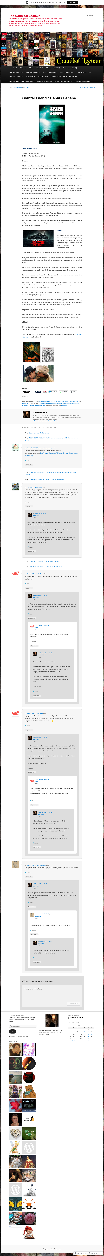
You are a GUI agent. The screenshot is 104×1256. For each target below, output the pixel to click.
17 (92, 1034)
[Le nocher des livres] (15, 1078)
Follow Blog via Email (16, 1015)
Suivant (92, 87)
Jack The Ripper (43, 77)
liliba (41, 574)
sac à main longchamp (45, 448)
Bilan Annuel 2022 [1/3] (70, 68)
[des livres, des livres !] (15, 1190)
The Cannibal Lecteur (24, 15)
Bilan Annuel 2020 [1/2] (33, 72)
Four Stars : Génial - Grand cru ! (60, 402)
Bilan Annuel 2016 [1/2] (16, 77)
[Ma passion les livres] (15, 1049)
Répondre (29, 465)
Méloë (40, 487)
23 (88, 1036)
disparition (44, 403)
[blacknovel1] (15, 1162)
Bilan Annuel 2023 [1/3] (53, 68)
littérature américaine (73, 403)
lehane (65, 403)
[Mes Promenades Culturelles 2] (15, 1120)
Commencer (72, 2)
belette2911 (27, 87)
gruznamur (43, 865)
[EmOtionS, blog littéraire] (15, 1232)
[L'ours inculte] (29, 1092)
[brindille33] (15, 1106)
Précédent (84, 87)
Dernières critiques (44, 402)
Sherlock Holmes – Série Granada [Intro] (21, 81)
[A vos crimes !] (29, 1106)
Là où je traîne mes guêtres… (63, 81)
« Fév (73, 1040)
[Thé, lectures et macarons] (15, 1176)
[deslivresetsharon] (29, 1162)
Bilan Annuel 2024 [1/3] (36, 68)
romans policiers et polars (37, 405)
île (39, 403)
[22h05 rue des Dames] (15, 1204)
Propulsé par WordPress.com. (52, 1249)
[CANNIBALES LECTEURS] (29, 1176)
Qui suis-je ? (13, 68)
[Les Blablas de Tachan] (29, 1049)
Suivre (12, 1031)
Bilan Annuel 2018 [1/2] (67, 72)
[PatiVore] (15, 1063)
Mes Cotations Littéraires (82, 81)
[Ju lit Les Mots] (29, 1120)
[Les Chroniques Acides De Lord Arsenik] (29, 1232)
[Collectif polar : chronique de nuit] (29, 1134)
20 (77, 1036)
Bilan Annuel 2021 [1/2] (16, 72)
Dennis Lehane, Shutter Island (39, 433)
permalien (64, 405)
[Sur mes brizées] (15, 1218)
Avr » (88, 1040)
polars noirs (25, 405)
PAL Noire (23, 68)
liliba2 (41, 713)
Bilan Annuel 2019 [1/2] (50, 72)
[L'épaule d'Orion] (29, 1063)
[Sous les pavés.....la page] (29, 1190)
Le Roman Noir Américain (44, 81)
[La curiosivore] (15, 1092)
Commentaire (73, 1003)
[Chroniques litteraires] (29, 1218)
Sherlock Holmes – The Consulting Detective (64, 77)
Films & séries (30, 77)
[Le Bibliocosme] (29, 1204)
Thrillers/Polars (74, 402)
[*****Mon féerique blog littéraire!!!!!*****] (15, 1148)
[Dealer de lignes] (15, 1134)
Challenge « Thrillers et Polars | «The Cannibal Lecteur (47, 479)
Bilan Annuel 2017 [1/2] (84, 72)
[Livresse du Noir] (29, 1078)
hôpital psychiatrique (56, 403)
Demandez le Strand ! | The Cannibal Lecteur (44, 561)
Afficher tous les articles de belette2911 (45, 421)
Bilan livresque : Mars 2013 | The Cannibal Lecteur (45, 566)
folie (48, 403)
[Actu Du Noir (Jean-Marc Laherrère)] (29, 1148)
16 (88, 1034)
